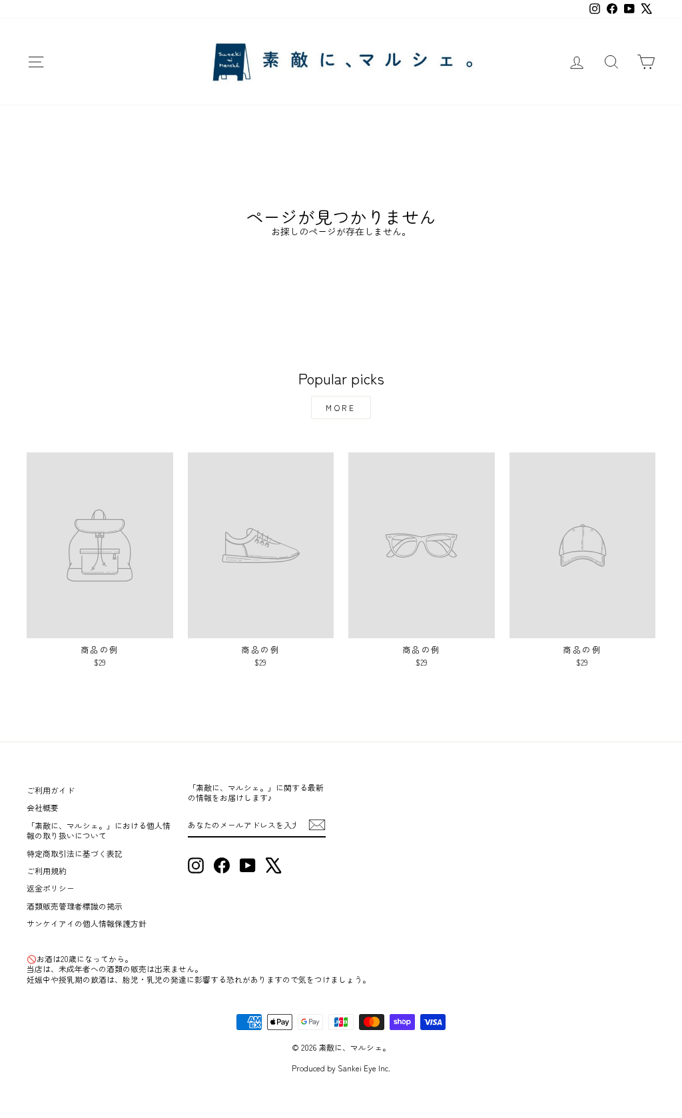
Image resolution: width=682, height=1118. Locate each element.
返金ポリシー (51, 887)
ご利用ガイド (51, 790)
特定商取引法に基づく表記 (75, 853)
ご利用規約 (47, 870)
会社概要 (43, 807)
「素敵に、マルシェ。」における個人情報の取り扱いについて (98, 830)
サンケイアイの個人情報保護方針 (87, 923)
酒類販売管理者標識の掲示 (75, 905)
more (341, 407)
